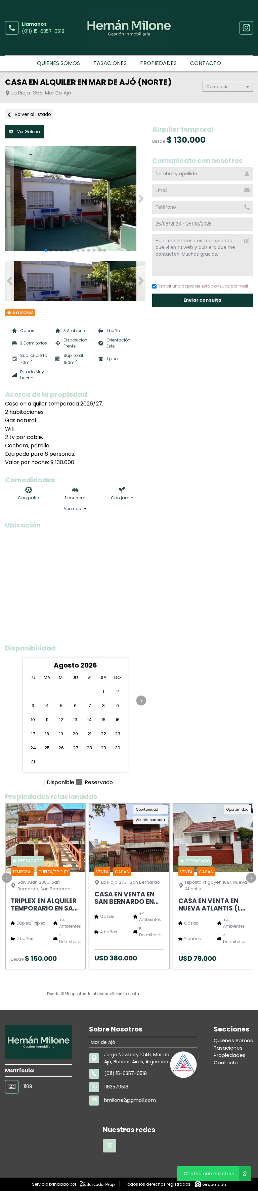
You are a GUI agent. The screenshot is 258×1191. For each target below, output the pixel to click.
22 (103, 734)
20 (75, 734)
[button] (140, 198)
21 (89, 734)
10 (33, 719)
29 (103, 748)
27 (75, 748)
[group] (75, 198)
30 (117, 748)
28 (89, 748)
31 (33, 762)
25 (47, 748)
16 (118, 719)
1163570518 (116, 1086)
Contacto (205, 63)
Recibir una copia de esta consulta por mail (203, 286)
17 (33, 734)
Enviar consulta (202, 300)
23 (117, 734)
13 (75, 719)
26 (61, 748)
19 (61, 734)
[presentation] (141, 700)
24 (33, 748)
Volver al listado (32, 114)
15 (103, 719)
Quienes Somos (58, 63)
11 (47, 719)
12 (61, 719)
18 (47, 734)
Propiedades (158, 63)
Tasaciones (110, 63)
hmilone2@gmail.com (130, 1100)
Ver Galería (28, 131)
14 (89, 719)
